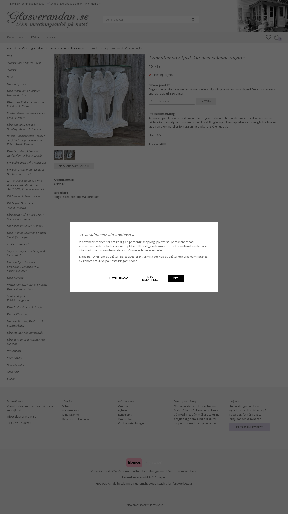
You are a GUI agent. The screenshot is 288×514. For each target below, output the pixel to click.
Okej (176, 278)
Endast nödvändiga (150, 278)
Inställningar (119, 278)
